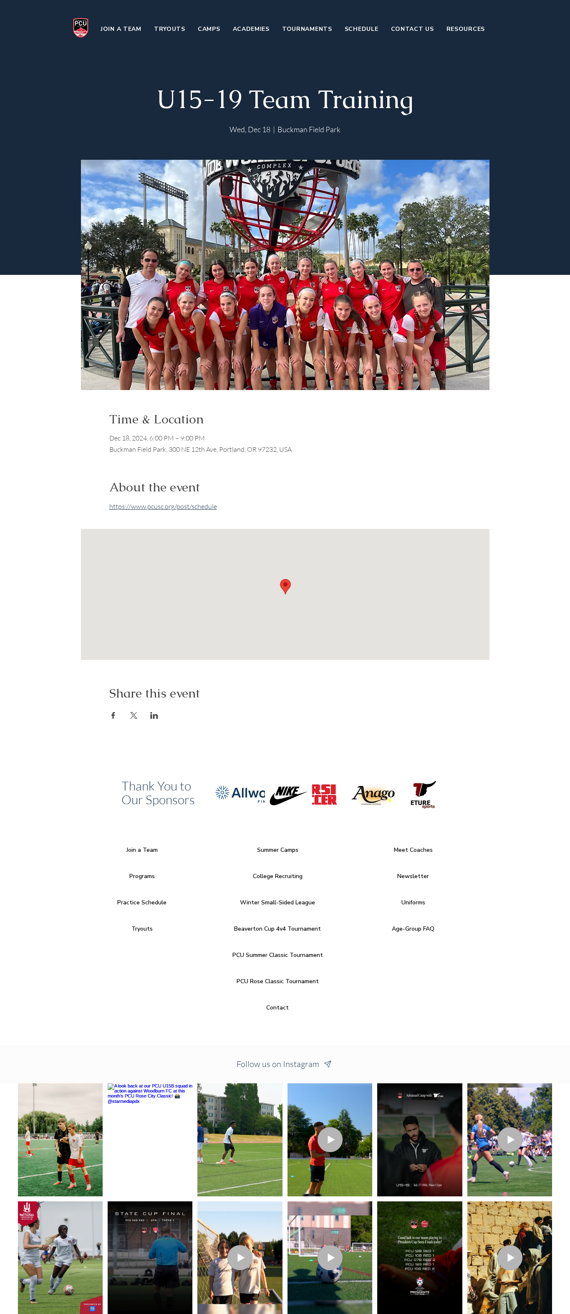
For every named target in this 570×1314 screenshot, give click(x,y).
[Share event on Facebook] (113, 715)
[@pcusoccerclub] (328, 1064)
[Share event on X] (134, 715)
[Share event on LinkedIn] (154, 715)
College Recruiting (278, 876)
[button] (209, 29)
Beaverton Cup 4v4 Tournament (277, 929)
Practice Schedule (141, 902)
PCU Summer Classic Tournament (277, 955)
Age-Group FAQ (413, 929)
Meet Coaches (413, 850)
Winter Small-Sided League (277, 902)
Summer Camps (277, 850)
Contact (277, 1008)
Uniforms (413, 902)
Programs (142, 876)
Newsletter (413, 876)
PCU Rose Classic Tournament (278, 981)
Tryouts (142, 929)
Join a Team (142, 850)
